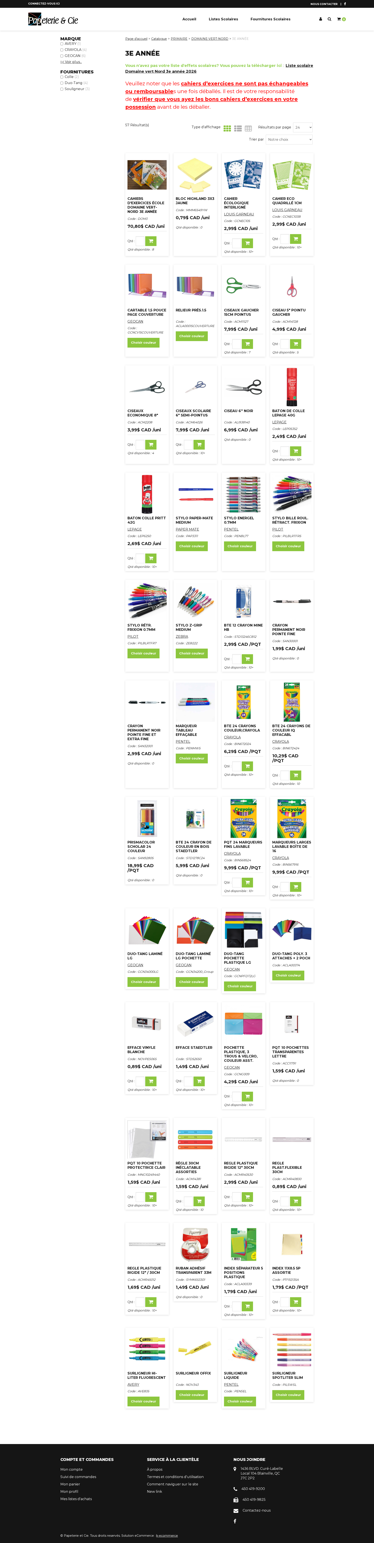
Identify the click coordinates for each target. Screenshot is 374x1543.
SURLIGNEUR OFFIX (193, 1373)
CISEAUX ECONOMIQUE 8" (142, 413)
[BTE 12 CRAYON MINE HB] (243, 601)
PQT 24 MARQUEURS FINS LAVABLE (243, 844)
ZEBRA (182, 637)
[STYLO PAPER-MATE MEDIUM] (195, 494)
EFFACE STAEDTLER (194, 1048)
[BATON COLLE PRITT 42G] (147, 494)
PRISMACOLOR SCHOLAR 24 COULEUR (141, 846)
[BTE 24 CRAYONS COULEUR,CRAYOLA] (243, 702)
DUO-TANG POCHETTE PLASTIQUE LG (237, 958)
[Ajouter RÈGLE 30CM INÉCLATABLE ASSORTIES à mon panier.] (199, 1201)
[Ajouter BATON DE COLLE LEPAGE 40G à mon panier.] (295, 451)
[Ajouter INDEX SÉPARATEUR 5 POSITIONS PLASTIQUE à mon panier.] (247, 1306)
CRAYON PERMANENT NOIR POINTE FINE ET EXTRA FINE (143, 732)
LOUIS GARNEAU (239, 214)
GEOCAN (75, 56)
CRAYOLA (76, 50)
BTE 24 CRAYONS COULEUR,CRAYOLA (242, 728)
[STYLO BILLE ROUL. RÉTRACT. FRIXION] (291, 494)
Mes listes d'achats (76, 1499)
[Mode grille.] (226, 129)
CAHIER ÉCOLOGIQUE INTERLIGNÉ (236, 203)
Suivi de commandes (78, 1477)
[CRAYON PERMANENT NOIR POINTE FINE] (291, 601)
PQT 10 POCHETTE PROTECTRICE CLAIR (146, 1165)
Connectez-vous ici (44, 3)
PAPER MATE (187, 529)
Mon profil (69, 1492)
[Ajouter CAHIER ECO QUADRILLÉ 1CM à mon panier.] (295, 239)
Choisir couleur (143, 343)
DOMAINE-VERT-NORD (209, 39)
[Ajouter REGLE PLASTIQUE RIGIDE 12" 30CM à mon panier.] (247, 1197)
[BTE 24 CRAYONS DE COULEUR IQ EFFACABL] (291, 702)
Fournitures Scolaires (270, 19)
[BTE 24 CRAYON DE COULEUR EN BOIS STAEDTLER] (195, 818)
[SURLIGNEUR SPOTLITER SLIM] (291, 1349)
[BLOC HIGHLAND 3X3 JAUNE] (195, 174)
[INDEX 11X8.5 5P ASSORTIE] (291, 1244)
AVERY (73, 44)
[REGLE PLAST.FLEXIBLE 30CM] (291, 1139)
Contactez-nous (257, 1510)
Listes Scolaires (223, 19)
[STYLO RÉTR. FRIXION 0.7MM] (147, 601)
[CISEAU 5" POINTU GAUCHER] (291, 286)
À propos (154, 1469)
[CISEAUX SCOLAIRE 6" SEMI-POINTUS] (195, 387)
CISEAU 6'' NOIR (238, 411)
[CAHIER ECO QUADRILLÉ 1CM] (291, 174)
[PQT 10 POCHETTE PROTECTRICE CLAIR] (147, 1139)
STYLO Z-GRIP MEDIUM (189, 627)
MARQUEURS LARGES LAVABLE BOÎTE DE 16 (291, 846)
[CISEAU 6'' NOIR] (243, 387)
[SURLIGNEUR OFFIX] (195, 1349)
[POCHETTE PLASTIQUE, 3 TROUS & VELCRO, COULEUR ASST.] (243, 1023)
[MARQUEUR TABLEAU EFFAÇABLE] (195, 702)
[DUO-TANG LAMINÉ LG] (147, 930)
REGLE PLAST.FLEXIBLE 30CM (287, 1167)
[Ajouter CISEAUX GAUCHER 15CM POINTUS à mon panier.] (247, 344)
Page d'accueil (136, 39)
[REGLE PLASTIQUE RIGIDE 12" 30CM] (243, 1139)
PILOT (277, 529)
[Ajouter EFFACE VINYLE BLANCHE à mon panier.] (150, 1081)
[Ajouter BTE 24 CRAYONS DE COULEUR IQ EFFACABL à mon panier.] (295, 775)
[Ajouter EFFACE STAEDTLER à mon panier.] (199, 1081)
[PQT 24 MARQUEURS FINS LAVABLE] (243, 818)
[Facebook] (235, 1521)
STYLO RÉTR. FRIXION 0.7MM (141, 627)
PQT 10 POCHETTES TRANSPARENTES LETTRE (290, 1052)
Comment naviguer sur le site (172, 1484)
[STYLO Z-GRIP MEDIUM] (195, 601)
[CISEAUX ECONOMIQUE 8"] (147, 387)
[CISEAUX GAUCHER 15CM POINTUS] (243, 286)
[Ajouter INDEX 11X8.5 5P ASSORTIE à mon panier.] (295, 1302)
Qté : (131, 241)
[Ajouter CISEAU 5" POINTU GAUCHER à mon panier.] (295, 344)
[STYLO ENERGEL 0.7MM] (243, 494)
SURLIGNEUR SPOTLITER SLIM (287, 1375)
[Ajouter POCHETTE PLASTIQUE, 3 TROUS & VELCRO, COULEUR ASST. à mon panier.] (247, 1096)
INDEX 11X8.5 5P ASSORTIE (286, 1270)
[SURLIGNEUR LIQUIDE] (243, 1349)
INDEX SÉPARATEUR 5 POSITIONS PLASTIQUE (243, 1272)
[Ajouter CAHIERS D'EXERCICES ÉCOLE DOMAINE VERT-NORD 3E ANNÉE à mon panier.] (150, 241)
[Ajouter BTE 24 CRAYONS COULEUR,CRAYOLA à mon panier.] (247, 766)
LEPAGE (279, 422)
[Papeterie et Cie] (53, 19)
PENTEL (231, 529)
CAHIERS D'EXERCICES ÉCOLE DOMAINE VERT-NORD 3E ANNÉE (145, 205)
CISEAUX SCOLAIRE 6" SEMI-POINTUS (193, 413)
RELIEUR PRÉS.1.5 (191, 310)
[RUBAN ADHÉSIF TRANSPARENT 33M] (195, 1244)
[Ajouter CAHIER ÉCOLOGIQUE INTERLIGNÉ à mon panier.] (247, 243)
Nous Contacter (324, 4)
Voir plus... (71, 62)
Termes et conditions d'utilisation (175, 1477)
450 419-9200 (253, 1489)
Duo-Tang (76, 83)
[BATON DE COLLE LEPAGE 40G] (291, 387)
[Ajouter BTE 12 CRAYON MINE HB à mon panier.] (247, 659)
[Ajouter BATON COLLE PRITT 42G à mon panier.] (150, 558)
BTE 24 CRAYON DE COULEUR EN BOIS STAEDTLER (193, 846)
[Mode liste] (237, 129)
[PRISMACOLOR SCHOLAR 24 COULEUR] (147, 818)
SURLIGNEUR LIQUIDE (235, 1375)
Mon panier (70, 1484)
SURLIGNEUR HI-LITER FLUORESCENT (146, 1375)
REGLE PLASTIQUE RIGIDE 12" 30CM (241, 1165)
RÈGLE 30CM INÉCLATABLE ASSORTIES (188, 1167)
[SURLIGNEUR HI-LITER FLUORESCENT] (147, 1349)
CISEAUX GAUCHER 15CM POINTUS (241, 312)
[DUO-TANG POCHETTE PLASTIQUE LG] (243, 930)
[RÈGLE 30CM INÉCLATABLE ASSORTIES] (195, 1139)
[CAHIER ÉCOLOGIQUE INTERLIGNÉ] (243, 174)
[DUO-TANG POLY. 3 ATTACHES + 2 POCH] (291, 930)
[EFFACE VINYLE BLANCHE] (147, 1023)
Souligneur (77, 89)
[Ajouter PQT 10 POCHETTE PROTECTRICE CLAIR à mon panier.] (150, 1197)
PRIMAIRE (179, 39)
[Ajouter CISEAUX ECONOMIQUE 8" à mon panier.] (150, 445)
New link (154, 1492)
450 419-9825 (254, 1500)
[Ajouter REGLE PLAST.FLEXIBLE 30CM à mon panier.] (295, 1201)
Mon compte (71, 1469)
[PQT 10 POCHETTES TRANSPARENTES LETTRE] (291, 1023)
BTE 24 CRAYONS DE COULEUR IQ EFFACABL (291, 730)
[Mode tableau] (247, 129)
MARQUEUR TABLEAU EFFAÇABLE (186, 730)
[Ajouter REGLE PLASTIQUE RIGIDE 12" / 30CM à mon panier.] (150, 1302)
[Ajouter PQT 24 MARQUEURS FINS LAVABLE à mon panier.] (247, 882)
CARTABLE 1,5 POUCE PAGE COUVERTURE (146, 312)
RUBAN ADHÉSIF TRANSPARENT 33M (193, 1270)
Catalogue (159, 39)
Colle (72, 77)
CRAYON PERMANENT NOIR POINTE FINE (288, 629)
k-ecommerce (167, 1536)
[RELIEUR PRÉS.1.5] (195, 286)
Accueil (189, 19)
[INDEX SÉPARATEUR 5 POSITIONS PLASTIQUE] (243, 1244)
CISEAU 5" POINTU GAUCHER (289, 312)
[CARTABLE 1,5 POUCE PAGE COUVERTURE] (147, 286)
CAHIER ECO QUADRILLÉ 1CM (287, 201)
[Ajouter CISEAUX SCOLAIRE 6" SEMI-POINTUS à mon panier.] (199, 445)
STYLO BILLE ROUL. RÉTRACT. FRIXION (290, 520)
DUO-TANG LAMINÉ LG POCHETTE (193, 956)
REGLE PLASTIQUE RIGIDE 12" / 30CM (144, 1270)
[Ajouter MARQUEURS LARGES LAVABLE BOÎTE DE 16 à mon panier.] (295, 887)
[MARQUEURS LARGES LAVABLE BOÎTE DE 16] (291, 818)
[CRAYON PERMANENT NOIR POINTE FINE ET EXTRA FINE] (147, 702)
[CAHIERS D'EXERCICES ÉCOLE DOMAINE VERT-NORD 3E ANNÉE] (147, 174)
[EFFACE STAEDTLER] (195, 1023)
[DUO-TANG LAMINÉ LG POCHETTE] (195, 930)
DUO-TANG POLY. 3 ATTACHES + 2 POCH (291, 956)
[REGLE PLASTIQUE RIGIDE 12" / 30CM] (147, 1244)
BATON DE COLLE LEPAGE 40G (288, 413)
